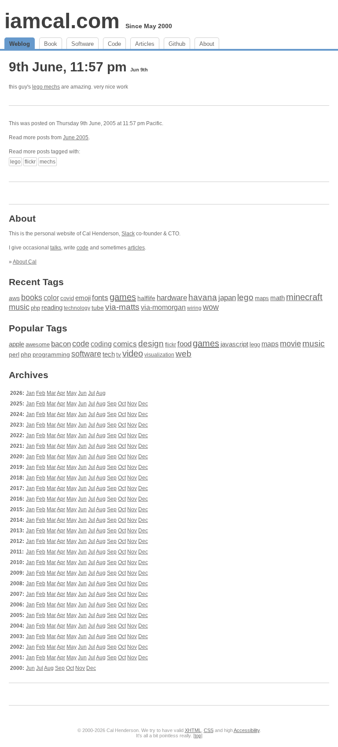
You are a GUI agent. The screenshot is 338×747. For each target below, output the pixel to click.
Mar (51, 393)
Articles (144, 44)
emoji (83, 297)
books (31, 297)
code (82, 248)
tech (109, 354)
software (86, 353)
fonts (100, 298)
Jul (91, 393)
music (19, 307)
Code (114, 44)
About (206, 44)
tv (118, 355)
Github (177, 44)
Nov (132, 404)
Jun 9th (139, 69)
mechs (47, 162)
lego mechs (46, 87)
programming (51, 354)
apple (16, 344)
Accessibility (247, 730)
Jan (30, 393)
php (35, 308)
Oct (122, 404)
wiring (194, 308)
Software (82, 44)
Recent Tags (36, 282)
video (132, 353)
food (184, 343)
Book (50, 44)
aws (14, 297)
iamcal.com (62, 21)
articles (136, 248)
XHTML (193, 730)
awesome (38, 344)
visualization (159, 355)
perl (14, 354)
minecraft (304, 297)
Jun (82, 393)
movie (290, 343)
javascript (234, 344)
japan (227, 298)
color (51, 297)
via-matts (122, 307)
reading (51, 307)
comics (125, 344)
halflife (146, 298)
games (123, 297)
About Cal (25, 262)
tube (98, 307)
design (151, 343)
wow (211, 307)
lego (15, 162)
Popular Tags (38, 328)
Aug (101, 393)
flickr (30, 162)
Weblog (19, 44)
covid (67, 298)
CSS (208, 730)
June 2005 (75, 137)
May (71, 393)
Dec (143, 404)
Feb (40, 393)
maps (262, 298)
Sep (112, 404)
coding (101, 344)
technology (77, 308)
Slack (128, 233)
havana (202, 297)
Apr (61, 393)
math (277, 297)
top (198, 735)
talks (55, 248)
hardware (172, 297)
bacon (61, 344)
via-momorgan (163, 307)
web (183, 353)
